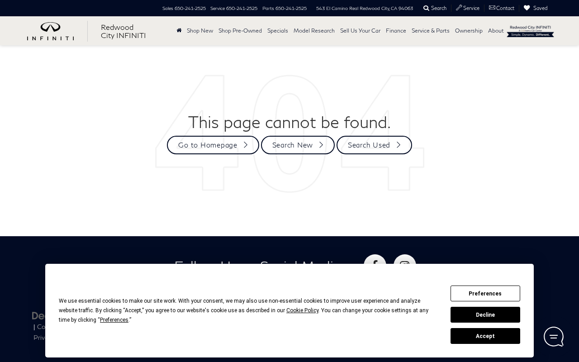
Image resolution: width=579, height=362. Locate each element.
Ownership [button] (469, 30)
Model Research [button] (314, 30)
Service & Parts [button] (431, 30)
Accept (485, 336)
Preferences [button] (114, 320)
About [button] (496, 30)
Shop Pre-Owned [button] (240, 30)
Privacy (44, 337)
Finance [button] (396, 30)
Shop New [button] (200, 30)
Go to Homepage (207, 145)
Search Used (369, 145)
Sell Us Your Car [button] (360, 30)
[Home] (179, 30)
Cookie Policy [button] (302, 310)
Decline (485, 315)
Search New (292, 145)
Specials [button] (277, 30)
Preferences (485, 294)
